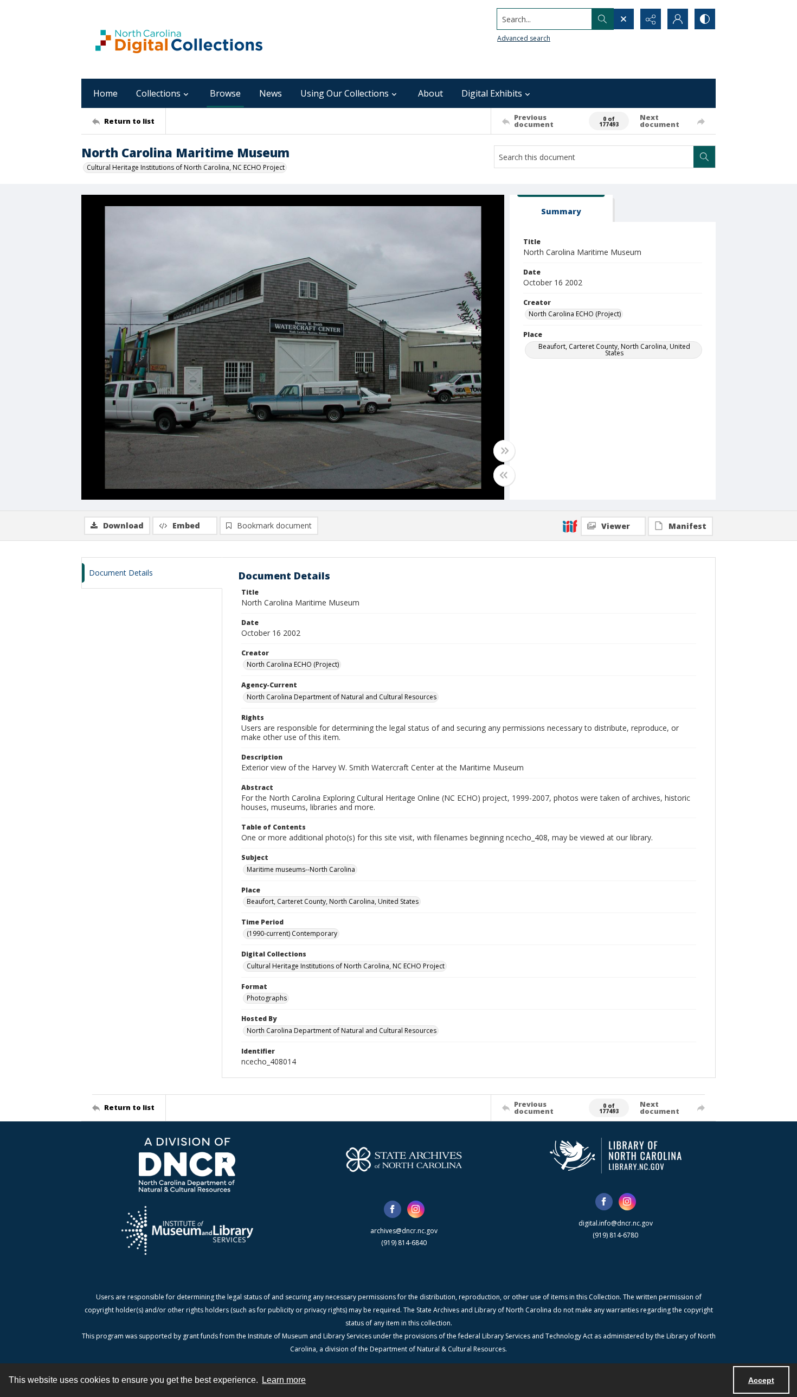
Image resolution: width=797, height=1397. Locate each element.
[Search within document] (704, 157)
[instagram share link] (416, 1209)
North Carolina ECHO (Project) (575, 313)
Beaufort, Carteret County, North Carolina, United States (614, 350)
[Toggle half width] (504, 475)
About (430, 93)
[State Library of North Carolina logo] (616, 1155)
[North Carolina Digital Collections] (179, 39)
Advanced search (523, 38)
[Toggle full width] (504, 451)
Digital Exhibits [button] (491, 93)
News (270, 93)
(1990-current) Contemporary (292, 933)
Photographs (267, 998)
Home (105, 93)
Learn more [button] (284, 1380)
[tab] (561, 208)
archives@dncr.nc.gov (404, 1230)
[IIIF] (570, 525)
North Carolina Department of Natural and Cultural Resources (341, 696)
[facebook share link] (392, 1209)
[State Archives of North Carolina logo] (404, 1159)
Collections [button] (158, 93)
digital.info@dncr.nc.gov (616, 1223)
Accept (761, 1380)
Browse (225, 93)
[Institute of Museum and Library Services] (187, 1230)
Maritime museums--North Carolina (301, 869)
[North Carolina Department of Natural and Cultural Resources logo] (187, 1165)
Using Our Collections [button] (344, 93)
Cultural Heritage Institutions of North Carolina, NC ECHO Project (186, 167)
